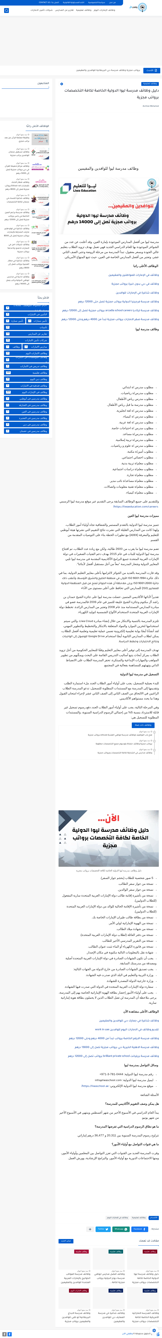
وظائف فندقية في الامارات (27, 385)
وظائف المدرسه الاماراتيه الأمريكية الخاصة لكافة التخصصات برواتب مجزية (145, 1317)
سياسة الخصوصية (96, 3)
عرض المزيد (66, 1241)
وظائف (13, 346)
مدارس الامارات (36, 346)
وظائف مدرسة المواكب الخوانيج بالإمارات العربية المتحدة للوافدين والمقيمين (75, 1278)
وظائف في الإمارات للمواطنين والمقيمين (133, 275)
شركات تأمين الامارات (42, 10)
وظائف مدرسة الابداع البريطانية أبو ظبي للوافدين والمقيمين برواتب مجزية (76, 1317)
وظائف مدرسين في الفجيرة (27, 418)
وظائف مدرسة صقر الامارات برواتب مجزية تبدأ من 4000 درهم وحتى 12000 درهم (110, 319)
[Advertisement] (81, 41)
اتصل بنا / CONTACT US (49, 3)
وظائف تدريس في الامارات (27, 366)
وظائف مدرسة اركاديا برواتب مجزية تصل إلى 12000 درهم (110, 310)
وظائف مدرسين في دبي (27, 424)
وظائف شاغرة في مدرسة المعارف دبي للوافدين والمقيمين (111, 1317)
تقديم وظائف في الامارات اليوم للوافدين (127, 1029)
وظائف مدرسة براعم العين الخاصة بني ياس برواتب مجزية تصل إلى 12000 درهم (17, 216)
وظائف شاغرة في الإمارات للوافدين (137, 293)
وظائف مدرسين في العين (27, 411)
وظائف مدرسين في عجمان (27, 431)
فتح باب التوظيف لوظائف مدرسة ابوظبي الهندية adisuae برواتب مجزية (120, 735)
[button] (139, 1229)
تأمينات (27, 327)
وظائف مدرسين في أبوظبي (27, 398)
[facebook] (9, 1334)
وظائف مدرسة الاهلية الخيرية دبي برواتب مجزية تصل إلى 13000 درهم (117, 1047)
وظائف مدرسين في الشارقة (27, 405)
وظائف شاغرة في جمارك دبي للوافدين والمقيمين (129, 1021)
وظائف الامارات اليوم (27, 353)
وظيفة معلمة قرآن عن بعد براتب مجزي (16, 139)
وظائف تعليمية (83, 10)
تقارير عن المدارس (64, 10)
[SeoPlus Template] (158, 1334)
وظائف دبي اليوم (27, 379)
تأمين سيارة (15, 320)
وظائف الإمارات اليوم (104, 10)
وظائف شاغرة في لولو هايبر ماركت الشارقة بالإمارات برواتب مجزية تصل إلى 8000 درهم (16, 233)
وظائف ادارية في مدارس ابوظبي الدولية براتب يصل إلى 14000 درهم (17, 280)
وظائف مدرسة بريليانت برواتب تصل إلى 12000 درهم (113, 1056)
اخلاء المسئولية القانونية (73, 3)
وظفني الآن (127, 1334)
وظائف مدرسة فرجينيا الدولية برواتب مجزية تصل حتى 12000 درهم (118, 301)
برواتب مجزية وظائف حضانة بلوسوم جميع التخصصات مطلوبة (124, 744)
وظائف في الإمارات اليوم (117, 1218)
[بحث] (6, 10)
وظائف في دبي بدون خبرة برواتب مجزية (135, 284)
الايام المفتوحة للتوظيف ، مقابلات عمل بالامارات (27, 308)
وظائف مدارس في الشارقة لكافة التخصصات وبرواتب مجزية (125, 753)
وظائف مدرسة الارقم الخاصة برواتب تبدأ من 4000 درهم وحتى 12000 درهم (114, 1038)
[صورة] (40, 139)
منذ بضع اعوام (144, 731)
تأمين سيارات (38, 320)
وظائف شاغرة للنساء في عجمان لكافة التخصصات (17, 200)
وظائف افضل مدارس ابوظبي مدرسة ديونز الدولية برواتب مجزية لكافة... (104, 70)
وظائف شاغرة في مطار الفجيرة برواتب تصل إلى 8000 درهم (18, 264)
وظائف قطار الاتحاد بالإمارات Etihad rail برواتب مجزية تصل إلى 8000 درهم (17, 186)
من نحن (112, 3)
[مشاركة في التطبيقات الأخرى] (90, 1229)
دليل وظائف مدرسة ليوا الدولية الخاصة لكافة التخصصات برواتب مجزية (145, 1278)
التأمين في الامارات (27, 314)
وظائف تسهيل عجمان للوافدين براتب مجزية (19, 154)
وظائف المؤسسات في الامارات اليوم (27, 359)
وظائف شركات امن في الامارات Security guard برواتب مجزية (18, 248)
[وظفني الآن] (138, 7)
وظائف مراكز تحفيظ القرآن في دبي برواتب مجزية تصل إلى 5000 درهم (17, 170)
